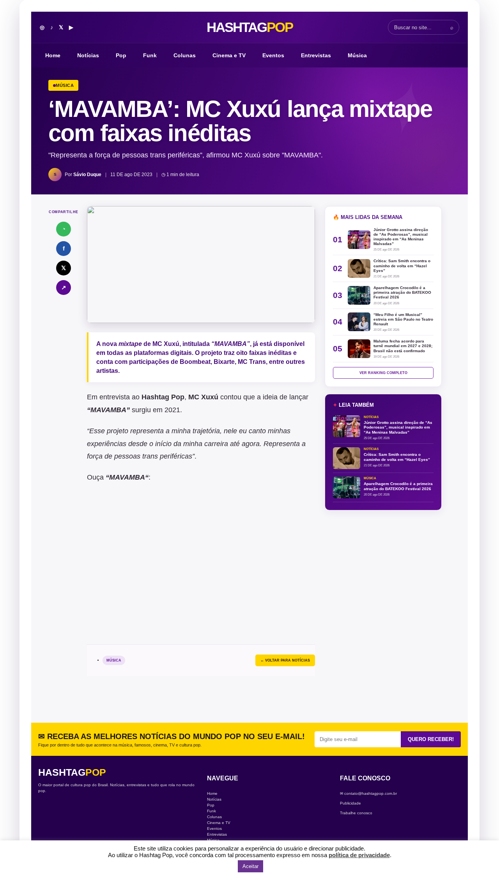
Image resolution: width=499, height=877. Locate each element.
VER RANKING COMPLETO (383, 373)
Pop (121, 55)
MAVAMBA (127, 477)
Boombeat (195, 361)
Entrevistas (316, 55)
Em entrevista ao (135, 397)
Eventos (273, 55)
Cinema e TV (229, 55)
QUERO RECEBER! (431, 739)
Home (52, 55)
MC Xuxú (165, 344)
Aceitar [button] (250, 866)
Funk (150, 55)
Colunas (184, 55)
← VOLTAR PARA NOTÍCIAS (285, 660)
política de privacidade (359, 855)
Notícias (88, 55)
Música (357, 55)
